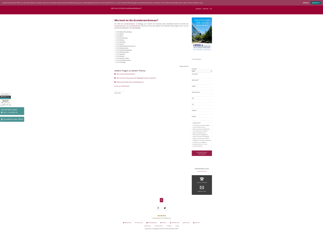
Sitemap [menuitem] (169, 226)
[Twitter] (164, 208)
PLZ (193, 98)
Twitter (117, 95)
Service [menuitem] (164, 222)
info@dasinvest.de (202, 191)
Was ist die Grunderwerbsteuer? (125, 74)
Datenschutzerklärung (197, 146)
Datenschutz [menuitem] (159, 226)
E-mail (124, 95)
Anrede (195, 69)
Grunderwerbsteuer (129, 24)
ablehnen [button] (306, 3)
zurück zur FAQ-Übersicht (121, 86)
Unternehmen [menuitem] (152, 222)
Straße (193, 86)
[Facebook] (158, 208)
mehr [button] (201, 3)
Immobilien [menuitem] (127, 222)
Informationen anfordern (202, 153)
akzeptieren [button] (316, 3)
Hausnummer (196, 92)
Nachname (195, 80)
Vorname (195, 74)
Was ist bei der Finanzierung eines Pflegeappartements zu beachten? (136, 78)
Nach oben (161, 200)
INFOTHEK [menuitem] (187, 222)
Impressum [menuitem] (147, 226)
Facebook (115, 95)
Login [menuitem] (177, 226)
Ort (193, 104)
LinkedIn (119, 95)
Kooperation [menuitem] (175, 222)
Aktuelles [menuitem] (140, 222)
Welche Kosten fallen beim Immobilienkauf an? (130, 82)
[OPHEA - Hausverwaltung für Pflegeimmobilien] (202, 34)
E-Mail (195, 116)
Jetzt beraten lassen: (9, 111)
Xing (122, 95)
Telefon (195, 110)
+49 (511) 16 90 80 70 (202, 182)
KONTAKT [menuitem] (197, 222)
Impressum (148, 228)
